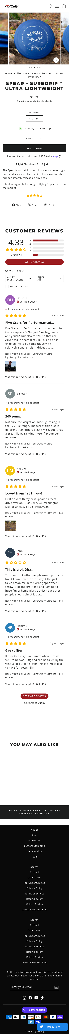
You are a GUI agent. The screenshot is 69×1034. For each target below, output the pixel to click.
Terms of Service (34, 893)
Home (8, 73)
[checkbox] (19, 286)
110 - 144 (34, 118)
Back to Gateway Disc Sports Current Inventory (36, 812)
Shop (35, 835)
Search (34, 866)
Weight (34, 112)
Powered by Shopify (34, 1031)
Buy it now (34, 148)
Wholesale (34, 840)
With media (19, 286)
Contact (34, 872)
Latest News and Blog (34, 909)
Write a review (34, 261)
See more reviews (34, 696)
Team (34, 856)
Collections (20, 73)
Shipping (22, 101)
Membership (34, 851)
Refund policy (34, 898)
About (34, 829)
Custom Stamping (34, 845)
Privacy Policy (34, 888)
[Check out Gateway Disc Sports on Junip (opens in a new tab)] (41, 702)
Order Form (34, 877)
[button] (34, 195)
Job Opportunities (34, 882)
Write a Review (34, 904)
